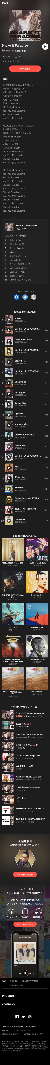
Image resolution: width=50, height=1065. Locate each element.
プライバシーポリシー (22, 1030)
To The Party (15, 260)
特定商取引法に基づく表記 (33, 1034)
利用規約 (5, 1030)
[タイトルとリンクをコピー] (33, 297)
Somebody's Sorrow (18, 267)
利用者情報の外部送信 (10, 1034)
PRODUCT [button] (8, 996)
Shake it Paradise (16, 985)
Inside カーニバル (17, 275)
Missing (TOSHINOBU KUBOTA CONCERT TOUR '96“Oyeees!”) (13, 661)
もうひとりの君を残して (20, 264)
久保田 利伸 (20, 50)
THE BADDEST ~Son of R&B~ (13, 563)
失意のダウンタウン (18, 256)
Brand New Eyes (37, 595)
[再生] (45, 46)
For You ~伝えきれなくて (20, 279)
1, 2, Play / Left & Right (37, 563)
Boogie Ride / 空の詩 (37, 659)
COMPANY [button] (8, 1004)
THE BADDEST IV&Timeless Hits (13, 596)
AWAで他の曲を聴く (25, 874)
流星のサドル (15, 240)
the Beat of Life (37, 627)
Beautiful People (37, 692)
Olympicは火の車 (17, 244)
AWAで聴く (25, 68)
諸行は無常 (13, 627)
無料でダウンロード (25, 924)
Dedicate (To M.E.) (18, 271)
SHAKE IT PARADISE (26, 225)
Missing (13, 252)
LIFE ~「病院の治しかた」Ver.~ (12, 693)
